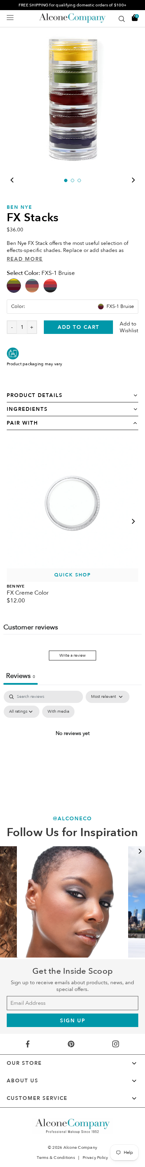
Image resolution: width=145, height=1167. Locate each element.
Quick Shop (72, 575)
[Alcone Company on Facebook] (27, 1044)
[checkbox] (58, 712)
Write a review (72, 655)
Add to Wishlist (129, 327)
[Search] (122, 18)
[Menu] (10, 17)
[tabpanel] (72, 97)
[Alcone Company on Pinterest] (71, 1044)
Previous (12, 180)
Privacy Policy (95, 1157)
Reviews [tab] (20, 675)
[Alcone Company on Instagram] (116, 1044)
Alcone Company (80, 1147)
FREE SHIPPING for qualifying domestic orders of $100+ (72, 5)
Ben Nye (19, 207)
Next (133, 180)
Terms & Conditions (56, 1157)
